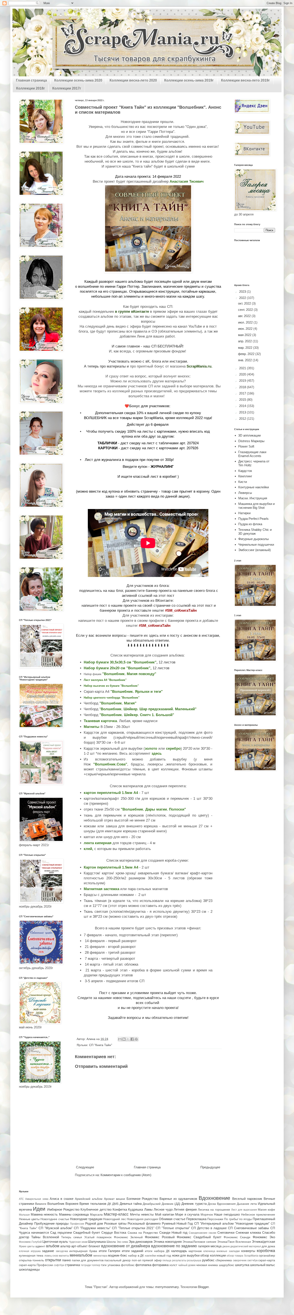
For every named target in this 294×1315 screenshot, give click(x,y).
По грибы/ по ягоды (238, 1219)
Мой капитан (164, 1214)
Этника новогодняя (167, 1241)
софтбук (59, 1265)
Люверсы (245, 493)
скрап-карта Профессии (36, 1265)
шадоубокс (226, 1265)
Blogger (203, 1287)
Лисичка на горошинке (214, 1209)
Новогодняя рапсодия (142, 1219)
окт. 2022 (245, 303)
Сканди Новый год (173, 1232)
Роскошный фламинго (144, 1223)
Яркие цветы (27, 1246)
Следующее (85, 1167)
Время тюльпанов (92, 1203)
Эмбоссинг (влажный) (254, 550)
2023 (243, 291)
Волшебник (55, 1203)
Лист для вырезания (244, 1209)
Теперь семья (71, 1237)
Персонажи (215, 1219)
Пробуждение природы (51, 1223)
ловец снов (51, 1255)
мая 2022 (245, 335)
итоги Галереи (109, 1251)
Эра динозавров (141, 1241)
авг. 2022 (245, 316)
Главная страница (31, 80)
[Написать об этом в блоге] (124, 1039)
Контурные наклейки (253, 487)
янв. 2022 (245, 360)
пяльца (166, 1260)
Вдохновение (214, 1198)
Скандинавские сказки (202, 1232)
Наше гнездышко (227, 1214)
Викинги (40, 1203)
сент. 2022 (246, 309)
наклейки (150, 1255)
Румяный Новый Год (177, 1223)
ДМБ (115, 1203)
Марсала (96, 1214)
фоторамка (160, 1265)
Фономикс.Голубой (30, 1241)
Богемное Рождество (142, 1198)
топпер (95, 1265)
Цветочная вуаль (55, 1241)
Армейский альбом (88, 1198)
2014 (243, 406)
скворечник (239, 1260)
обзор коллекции (213, 1255)
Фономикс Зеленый (128, 1237)
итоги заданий (132, 1251)
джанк (226, 1246)
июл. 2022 (246, 322)
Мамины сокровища (74, 1214)
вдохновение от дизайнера (125, 1246)
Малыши (24, 1214)
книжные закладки (228, 1251)
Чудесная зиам (78, 1241)
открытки (53, 1260)
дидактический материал (245, 1246)
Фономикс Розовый (159, 1237)
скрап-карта (266, 1260)
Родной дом (94, 1223)
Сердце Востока (113, 1232)
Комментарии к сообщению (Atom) (126, 1175)
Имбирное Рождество (63, 1209)
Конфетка (120, 1209)
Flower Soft (246, 446)
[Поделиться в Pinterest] (136, 1039)
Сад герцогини (61, 1232)
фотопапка (143, 1265)
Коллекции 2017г (66, 88)
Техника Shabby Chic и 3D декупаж (255, 531)
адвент (40, 1246)
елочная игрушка (30, 1251)
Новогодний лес (114, 1219)
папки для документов (88, 1260)
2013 (243, 412)
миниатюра (100, 1255)
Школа (111, 1241)
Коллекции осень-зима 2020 (78, 80)
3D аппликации (249, 435)
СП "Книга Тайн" (100, 1045)
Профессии (77, 1223)
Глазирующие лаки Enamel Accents (252, 454)
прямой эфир (152, 1260)
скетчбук (252, 1260)
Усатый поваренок (97, 1237)
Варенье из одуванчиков (178, 1198)
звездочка (62, 1251)
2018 (243, 387)
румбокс (208, 1260)
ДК (109, 1203)
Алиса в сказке (61, 1198)
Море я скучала (187, 1214)
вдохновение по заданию (174, 1246)
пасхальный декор (117, 1260)
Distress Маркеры (251, 441)
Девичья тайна (131, 1203)
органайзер (267, 1255)
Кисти (242, 482)
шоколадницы (29, 1269)
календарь (179, 1251)
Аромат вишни (114, 1198)
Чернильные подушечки (256, 544)
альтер (65, 1246)
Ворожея (71, 1203)
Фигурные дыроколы (253, 539)
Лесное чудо (163, 1209)
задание (48, 1251)
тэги (104, 1265)
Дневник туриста (193, 1203)
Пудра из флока (250, 524)
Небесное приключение (258, 1214)
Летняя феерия (185, 1209)
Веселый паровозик (247, 1198)
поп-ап (136, 1260)
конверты (248, 1251)
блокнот (94, 1246)
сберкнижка (223, 1260)
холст (173, 1265)
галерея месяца (209, 1246)
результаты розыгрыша (186, 1260)
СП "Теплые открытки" (173, 1228)
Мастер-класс (116, 1214)
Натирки (244, 513)
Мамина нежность (44, 1214)
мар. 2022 (245, 347)
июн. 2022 (245, 328)
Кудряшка (135, 1209)
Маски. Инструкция (252, 498)
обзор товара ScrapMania (242, 1255)
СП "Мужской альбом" (56, 1228)
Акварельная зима (36, 1198)
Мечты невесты (142, 1214)
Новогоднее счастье (54, 1219)
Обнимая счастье (172, 1219)
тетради (86, 1265)
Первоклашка (196, 1219)
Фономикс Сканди (237, 1237)
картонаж (195, 1251)
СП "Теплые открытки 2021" (133, 1228)
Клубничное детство (95, 1209)
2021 (243, 368)
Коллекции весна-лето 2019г (245, 80)
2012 (243, 418)
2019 (243, 380)
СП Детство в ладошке (209, 1228)
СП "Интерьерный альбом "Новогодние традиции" (232, 1223)
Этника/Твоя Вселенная (234, 1241)
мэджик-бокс (117, 1255)
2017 (243, 393)
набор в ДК (136, 1255)
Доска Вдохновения (222, 1203)
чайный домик (186, 1265)
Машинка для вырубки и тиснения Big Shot (256, 505)
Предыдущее (210, 1167)
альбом (52, 1246)
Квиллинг (245, 476)
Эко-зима (122, 1241)
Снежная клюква (248, 1232)
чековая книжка (207, 1265)
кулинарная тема (31, 1255)
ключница (209, 1251)
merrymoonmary (167, 1287)
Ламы (148, 1209)
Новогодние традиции (86, 1219)
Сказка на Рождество (143, 1232)
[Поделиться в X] (128, 1039)
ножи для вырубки (186, 1255)
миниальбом (81, 1255)
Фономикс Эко (264, 1237)
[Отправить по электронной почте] (120, 1039)
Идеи (39, 1209)
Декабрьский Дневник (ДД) (161, 1203)
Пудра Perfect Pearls (253, 518)
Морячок (207, 1214)
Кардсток (245, 471)
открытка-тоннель (31, 1260)
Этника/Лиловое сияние (199, 1241)
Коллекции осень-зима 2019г (189, 80)
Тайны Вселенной (45, 1237)
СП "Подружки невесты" (92, 1228)
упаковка (114, 1265)
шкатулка (242, 1265)
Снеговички (225, 1232)
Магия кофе (266, 1209)
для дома (268, 1246)
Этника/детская (263, 1241)
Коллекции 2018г (30, 88)
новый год (164, 1255)
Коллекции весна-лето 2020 (133, 80)
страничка (72, 1265)
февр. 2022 (246, 354)
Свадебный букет (86, 1232)
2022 (243, 298)
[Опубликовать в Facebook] (132, 1039)
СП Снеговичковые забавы (248, 1228)
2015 (243, 399)
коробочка (266, 1251)
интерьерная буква (83, 1251)
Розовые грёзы (115, 1223)
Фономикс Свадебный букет (199, 1237)
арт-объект (79, 1246)
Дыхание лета (247, 1203)
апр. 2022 (245, 341)
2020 (243, 374)
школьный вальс (262, 1265)
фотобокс (128, 1265)
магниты (64, 1255)
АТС (21, 1198)
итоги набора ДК (157, 1251)
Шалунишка (97, 1241)
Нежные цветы (29, 1219)
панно (66, 1260)
